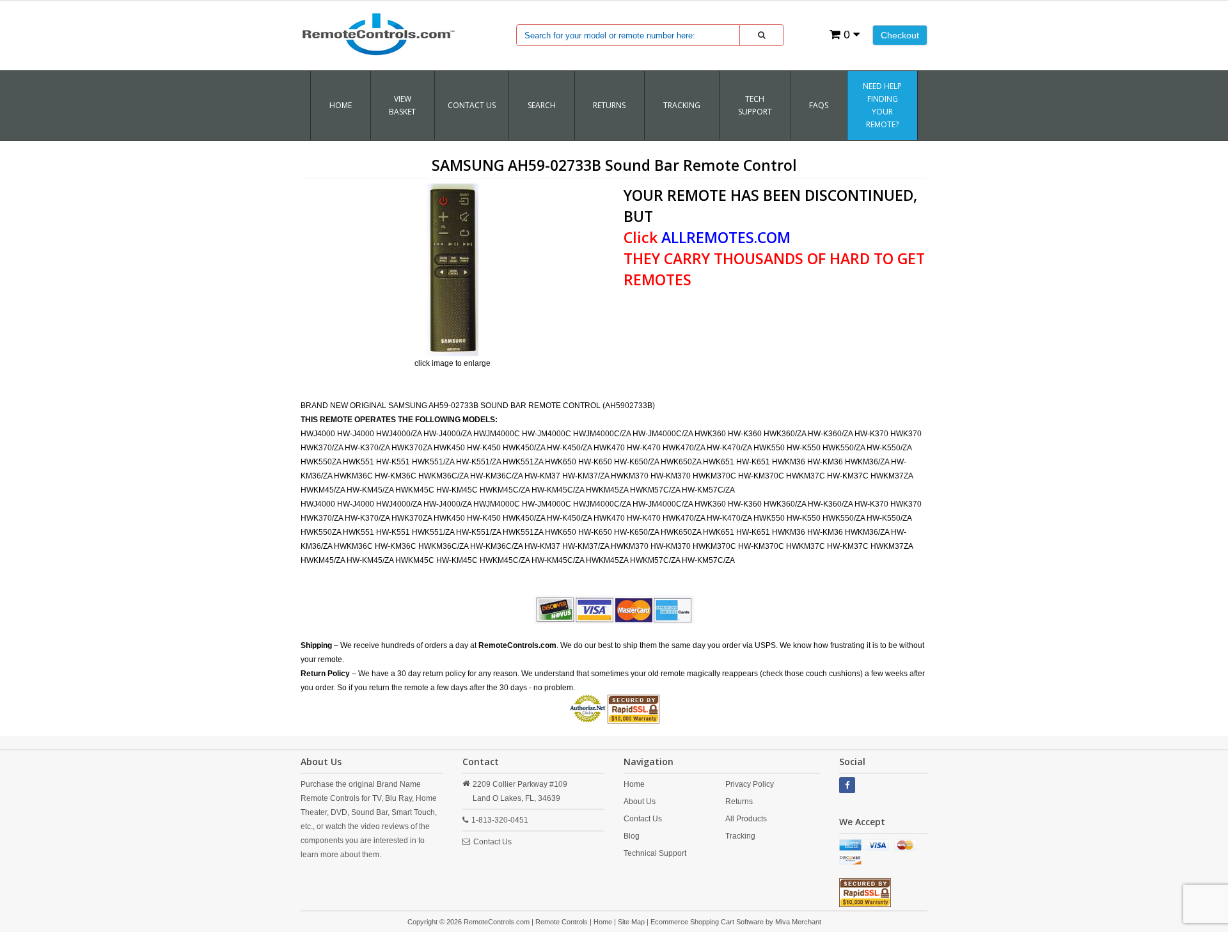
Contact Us (472, 105)
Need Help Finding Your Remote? (882, 105)
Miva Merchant (798, 922)
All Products (746, 818)
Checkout (900, 35)
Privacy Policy (749, 784)
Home (340, 105)
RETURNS (609, 105)
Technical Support (655, 853)
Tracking (740, 836)
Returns (739, 801)
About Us (640, 801)
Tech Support (755, 105)
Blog (632, 836)
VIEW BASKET (402, 105)
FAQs (818, 105)
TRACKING (681, 105)
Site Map (631, 922)
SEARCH (542, 105)
